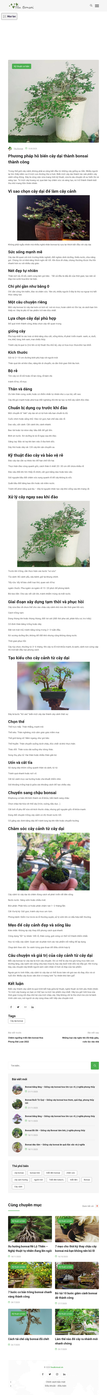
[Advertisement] (53, 40)
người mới (38, 1180)
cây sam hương (21, 1180)
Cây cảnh (18, 1186)
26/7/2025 (15, 1345)
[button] (97, 6)
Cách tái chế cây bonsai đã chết (28, 1339)
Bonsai (87, 1180)
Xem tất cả (87, 1206)
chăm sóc (70, 1173)
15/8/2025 (32, 149)
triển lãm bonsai (53, 1173)
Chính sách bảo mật (55, 1382)
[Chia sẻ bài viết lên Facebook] (11, 1007)
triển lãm (74, 1180)
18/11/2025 (33, 1121)
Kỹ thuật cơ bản (21, 66)
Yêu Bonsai (18, 149)
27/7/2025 (62, 1303)
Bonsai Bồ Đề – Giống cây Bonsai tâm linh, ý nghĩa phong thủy (55, 1130)
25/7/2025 (62, 1349)
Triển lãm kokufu (56, 1180)
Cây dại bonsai (16, 1021)
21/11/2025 (33, 1092)
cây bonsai (19, 1173)
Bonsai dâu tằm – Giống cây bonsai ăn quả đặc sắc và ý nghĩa (55, 1144)
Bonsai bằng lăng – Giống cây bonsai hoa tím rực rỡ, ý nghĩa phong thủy (60, 1087)
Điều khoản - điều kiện (55, 1385)
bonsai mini (35, 1173)
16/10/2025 (63, 1257)
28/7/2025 (15, 1302)
